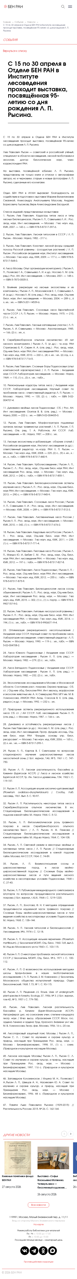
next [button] (71, 1134)
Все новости (38, 1205)
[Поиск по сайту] (63, 6)
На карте (39, 1224)
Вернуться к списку (15, 51)
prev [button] (64, 1134)
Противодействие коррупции (38, 1262)
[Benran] (13, 6)
